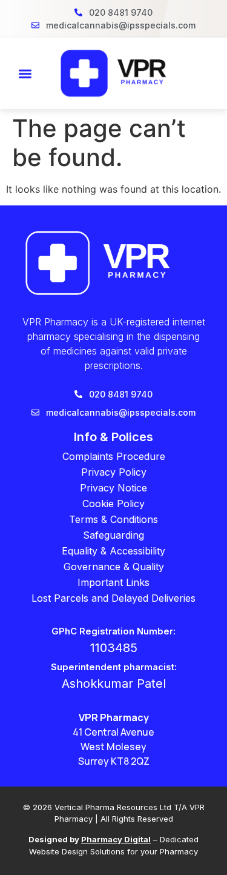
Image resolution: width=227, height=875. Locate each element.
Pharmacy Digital (116, 839)
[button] (25, 73)
